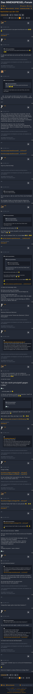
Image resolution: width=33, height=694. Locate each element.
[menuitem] (4, 6)
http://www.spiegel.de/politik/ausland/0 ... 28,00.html (15, 637)
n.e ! (5, 70)
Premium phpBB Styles (21, 689)
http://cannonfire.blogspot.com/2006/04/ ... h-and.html (13, 474)
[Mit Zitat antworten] (28, 23)
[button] (9, 18)
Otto (5, 39)
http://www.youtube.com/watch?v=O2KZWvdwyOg (14, 419)
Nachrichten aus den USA (9, 12)
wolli (5, 21)
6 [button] (23, 18)
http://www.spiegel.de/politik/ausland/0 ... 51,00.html (15, 572)
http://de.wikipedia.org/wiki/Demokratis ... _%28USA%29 (15, 238)
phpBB (12, 688)
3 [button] (17, 18)
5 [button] (21, 18)
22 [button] (26, 18)
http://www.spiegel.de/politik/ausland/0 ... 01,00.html (13, 153)
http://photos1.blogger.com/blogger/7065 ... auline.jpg (13, 472)
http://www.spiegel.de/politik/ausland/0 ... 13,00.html (13, 150)
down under (3, 35)
